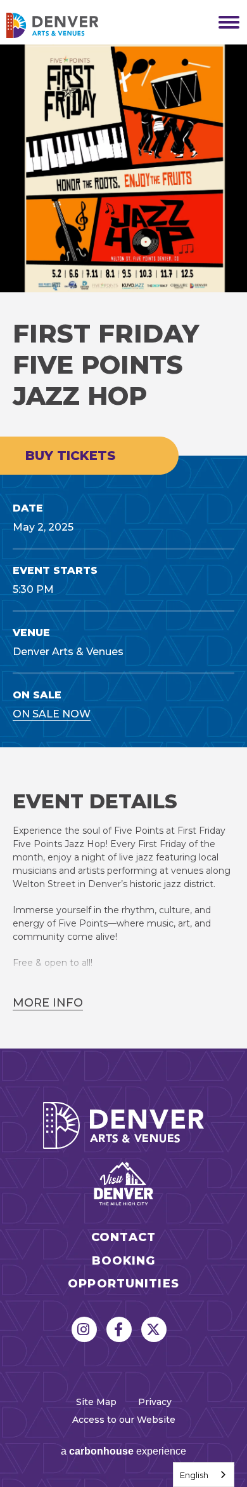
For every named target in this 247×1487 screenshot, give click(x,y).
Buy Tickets (70, 455)
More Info (48, 1003)
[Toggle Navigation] (225, 22)
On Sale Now (52, 714)
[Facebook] (119, 1329)
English (194, 1475)
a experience (123, 1451)
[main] (123, 546)
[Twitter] (154, 1329)
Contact (123, 1237)
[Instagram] (84, 1329)
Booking (124, 1261)
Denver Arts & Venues (69, 25)
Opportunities (123, 1284)
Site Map (96, 1402)
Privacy (155, 1402)
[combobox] (203, 1474)
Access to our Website (123, 1419)
